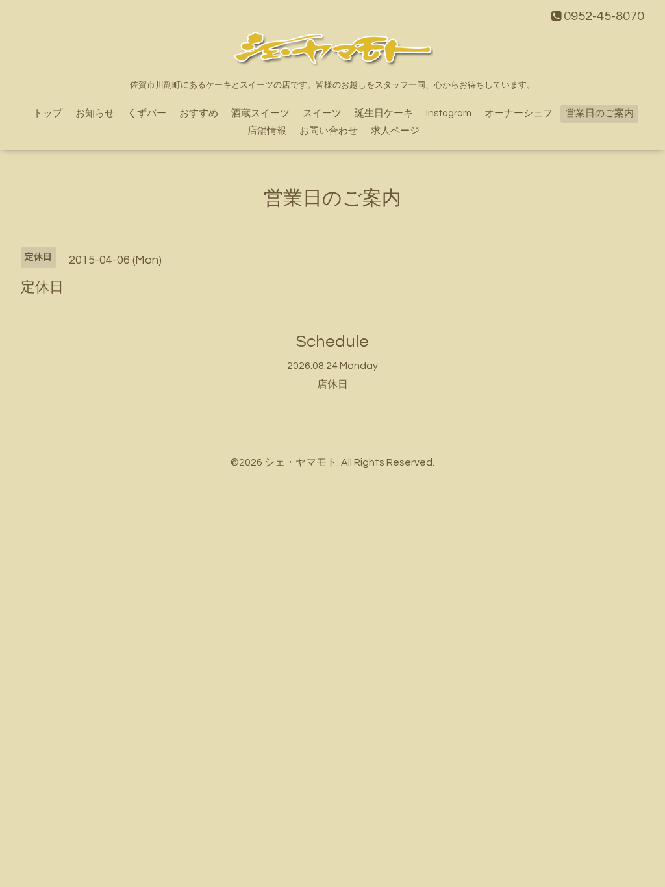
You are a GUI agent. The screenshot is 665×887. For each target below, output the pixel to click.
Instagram (448, 113)
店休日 (332, 384)
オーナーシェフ (518, 113)
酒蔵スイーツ (260, 113)
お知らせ (94, 113)
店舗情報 (266, 131)
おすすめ (198, 113)
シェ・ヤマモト (300, 462)
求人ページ (395, 131)
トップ (47, 113)
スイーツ (322, 113)
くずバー (146, 113)
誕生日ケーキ (384, 113)
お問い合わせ (328, 131)
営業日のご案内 (600, 113)
